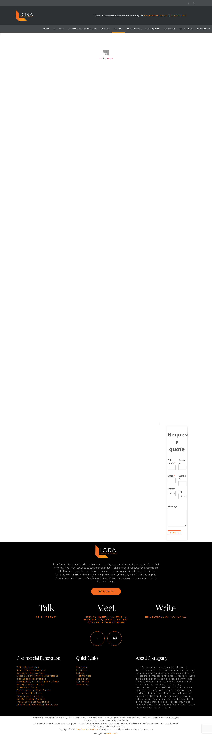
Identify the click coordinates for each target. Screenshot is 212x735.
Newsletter (82, 684)
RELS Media (111, 733)
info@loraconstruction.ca (155, 15)
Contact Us (82, 682)
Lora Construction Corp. (87, 729)
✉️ (142, 15)
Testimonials (83, 676)
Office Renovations (28, 667)
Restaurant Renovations (31, 673)
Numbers (182, 477)
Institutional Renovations (31, 679)
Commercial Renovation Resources (37, 705)
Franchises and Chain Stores (34, 690)
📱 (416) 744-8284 (176, 15)
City (180, 491)
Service (171, 488)
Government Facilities (29, 696)
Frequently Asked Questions (33, 702)
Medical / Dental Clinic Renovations (37, 676)
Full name (172, 461)
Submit (174, 532)
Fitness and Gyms (27, 687)
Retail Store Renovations (31, 670)
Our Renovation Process (31, 699)
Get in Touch (106, 591)
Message (172, 506)
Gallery (80, 673)
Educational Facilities (29, 693)
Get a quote (83, 679)
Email (171, 475)
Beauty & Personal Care (30, 684)
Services (81, 670)
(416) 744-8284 (46, 616)
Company (182, 461)
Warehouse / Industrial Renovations (38, 682)
